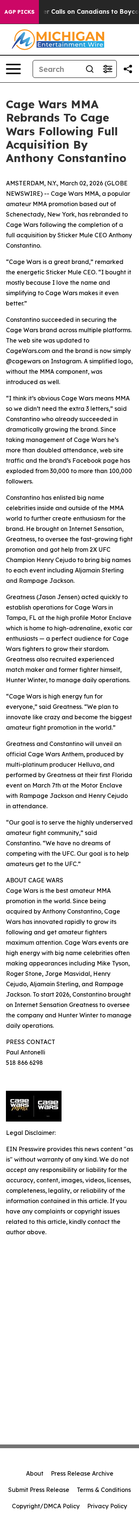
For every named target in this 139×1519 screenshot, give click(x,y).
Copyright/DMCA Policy (46, 1506)
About (34, 1473)
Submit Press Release (38, 1489)
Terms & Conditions (104, 1489)
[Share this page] (128, 69)
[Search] (90, 68)
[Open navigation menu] (13, 69)
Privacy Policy (107, 1506)
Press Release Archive (82, 1473)
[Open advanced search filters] (107, 68)
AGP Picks (19, 12)
